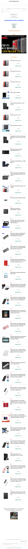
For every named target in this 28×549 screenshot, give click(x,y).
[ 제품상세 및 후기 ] (18, 66)
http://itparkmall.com (14, 1)
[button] (7, 11)
